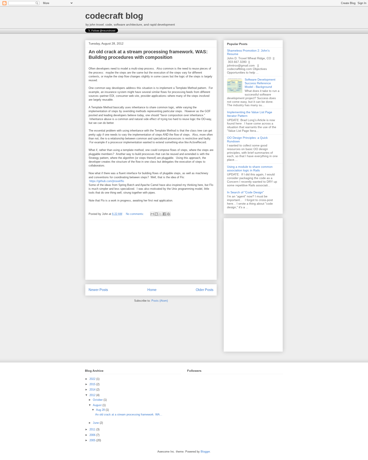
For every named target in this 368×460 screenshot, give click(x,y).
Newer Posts (98, 290)
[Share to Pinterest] (168, 214)
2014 (92, 389)
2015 (92, 384)
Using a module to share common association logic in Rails (250, 168)
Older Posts (204, 290)
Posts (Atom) (159, 300)
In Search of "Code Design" (245, 192)
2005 (92, 440)
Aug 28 (101, 409)
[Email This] (152, 214)
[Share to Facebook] (164, 214)
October (98, 399)
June (96, 422)
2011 (92, 429)
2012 (92, 395)
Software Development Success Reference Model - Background (260, 83)
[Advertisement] (151, 249)
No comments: (135, 214)
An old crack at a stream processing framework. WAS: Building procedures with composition (148, 54)
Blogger (205, 451)
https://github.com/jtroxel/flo (106, 181)
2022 (92, 378)
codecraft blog (114, 15)
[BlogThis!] (156, 214)
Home (152, 290)
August (97, 405)
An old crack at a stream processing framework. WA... (128, 414)
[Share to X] (160, 214)
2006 (92, 435)
